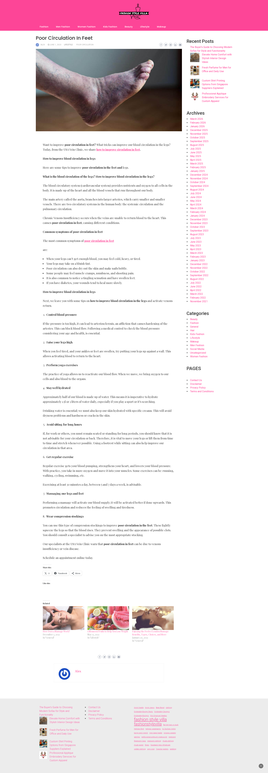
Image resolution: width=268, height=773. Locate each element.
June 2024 (196, 197)
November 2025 (199, 133)
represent (172, 737)
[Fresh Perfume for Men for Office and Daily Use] (194, 70)
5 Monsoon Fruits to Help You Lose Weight (107, 631)
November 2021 (199, 301)
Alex (42, 45)
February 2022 (198, 297)
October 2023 (197, 226)
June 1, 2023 (55, 45)
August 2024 (197, 189)
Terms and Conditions (202, 391)
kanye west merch (141, 733)
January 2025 (197, 171)
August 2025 (197, 145)
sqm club (150, 749)
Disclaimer (196, 383)
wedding (173, 749)
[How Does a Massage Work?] (63, 618)
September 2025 (199, 141)
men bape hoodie (155, 733)
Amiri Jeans (149, 708)
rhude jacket (138, 745)
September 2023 (199, 230)
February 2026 (198, 122)
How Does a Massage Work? (56, 631)
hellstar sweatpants (153, 729)
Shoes (147, 745)
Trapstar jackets (162, 749)
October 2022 (197, 271)
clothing (169, 708)
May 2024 (195, 200)
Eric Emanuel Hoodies (158, 716)
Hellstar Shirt (139, 729)
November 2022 (199, 267)
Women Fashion (87, 26)
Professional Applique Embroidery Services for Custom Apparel (215, 97)
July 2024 (195, 193)
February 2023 (198, 256)
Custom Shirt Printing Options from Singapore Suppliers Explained (215, 84)
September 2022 (199, 275)
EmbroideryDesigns (141, 716)
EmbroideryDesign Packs (143, 712)
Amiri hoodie (139, 708)
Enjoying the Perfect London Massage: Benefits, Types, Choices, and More (150, 633)
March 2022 (196, 293)
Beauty (129, 26)
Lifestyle (144, 26)
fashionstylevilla (148, 724)
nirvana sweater (170, 733)
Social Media (197, 349)
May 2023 (195, 245)
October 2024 (197, 182)
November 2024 (199, 178)
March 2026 (196, 118)
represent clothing (154, 741)
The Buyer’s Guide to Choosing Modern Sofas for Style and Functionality (55, 711)
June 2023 (196, 241)
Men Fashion (63, 26)
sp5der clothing (140, 749)
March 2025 (196, 163)
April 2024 (195, 204)
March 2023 (196, 253)
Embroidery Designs (162, 712)
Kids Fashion (110, 26)
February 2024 (198, 212)
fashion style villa (150, 719)
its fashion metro (169, 729)
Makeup (161, 26)
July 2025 (195, 148)
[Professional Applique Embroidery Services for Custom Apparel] (194, 96)
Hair (192, 330)
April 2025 (195, 159)
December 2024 (199, 174)
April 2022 (195, 290)
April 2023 (195, 249)
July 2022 (195, 282)
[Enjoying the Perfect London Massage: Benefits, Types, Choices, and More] (153, 618)
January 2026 (197, 126)
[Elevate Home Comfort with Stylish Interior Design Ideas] (194, 57)
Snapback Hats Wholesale (160, 745)
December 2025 (199, 130)
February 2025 (198, 167)
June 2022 (196, 286)
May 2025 (195, 156)
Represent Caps (140, 741)
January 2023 (197, 260)
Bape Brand (160, 708)
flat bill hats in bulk (170, 725)
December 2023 (199, 219)
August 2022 (197, 279)
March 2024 (196, 208)
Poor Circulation (85, 45)
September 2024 (199, 185)
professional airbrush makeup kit (154, 737)
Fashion (44, 26)
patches (137, 737)
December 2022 (199, 264)
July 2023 (195, 238)
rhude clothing (168, 741)
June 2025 (196, 152)
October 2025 (197, 137)
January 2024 (197, 215)
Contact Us (196, 380)
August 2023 (197, 234)
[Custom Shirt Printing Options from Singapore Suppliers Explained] (194, 83)
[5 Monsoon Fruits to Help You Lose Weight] (108, 618)
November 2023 (199, 223)
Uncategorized (198, 352)
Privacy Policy (198, 387)
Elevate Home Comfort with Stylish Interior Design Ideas (217, 58)
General (194, 326)
